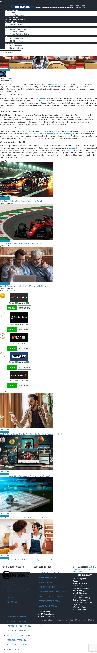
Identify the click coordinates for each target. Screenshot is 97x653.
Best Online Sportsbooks (9, 67)
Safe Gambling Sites (12, 22)
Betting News (10, 27)
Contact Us (12, 602)
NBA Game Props (16, 48)
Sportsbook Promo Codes (19, 626)
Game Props (9, 43)
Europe (12, 12)
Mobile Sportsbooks (16, 640)
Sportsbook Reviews (16, 616)
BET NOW (11, 308)
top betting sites (40, 98)
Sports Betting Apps (16, 15)
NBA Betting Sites (47, 582)
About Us (11, 597)
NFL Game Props (16, 45)
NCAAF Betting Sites (48, 577)
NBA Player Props (16, 41)
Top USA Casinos (14, 649)
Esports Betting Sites (49, 601)
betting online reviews (57, 84)
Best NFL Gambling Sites (50, 573)
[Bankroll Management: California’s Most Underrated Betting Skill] (48, 264)
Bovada (72, 148)
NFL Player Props (16, 38)
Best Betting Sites (11, 10)
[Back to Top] (41, 625)
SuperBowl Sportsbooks (18, 635)
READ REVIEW (24, 308)
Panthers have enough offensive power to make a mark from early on (48, 134)
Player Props (9, 36)
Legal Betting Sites (16, 24)
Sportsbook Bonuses (16, 621)
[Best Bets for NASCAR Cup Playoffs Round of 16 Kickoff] (48, 179)
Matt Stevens (7, 78)
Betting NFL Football (17, 31)
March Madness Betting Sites (52, 591)
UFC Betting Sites (47, 587)
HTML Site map (78, 571)
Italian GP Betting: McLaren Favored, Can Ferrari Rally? (21, 243)
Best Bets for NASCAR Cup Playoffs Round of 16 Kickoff (21, 201)
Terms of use (89, 569)
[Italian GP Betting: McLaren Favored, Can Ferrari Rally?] (48, 222)
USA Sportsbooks (11, 17)
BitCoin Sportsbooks (16, 630)
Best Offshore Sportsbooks (15, 20)
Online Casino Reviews (17, 645)
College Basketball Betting (19, 34)
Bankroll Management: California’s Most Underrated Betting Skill (24, 286)
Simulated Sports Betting (51, 596)
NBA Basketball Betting (18, 29)
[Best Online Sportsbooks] (48, 6)
